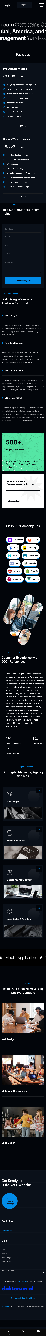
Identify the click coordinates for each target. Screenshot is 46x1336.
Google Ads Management (19, 880)
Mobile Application (16, 840)
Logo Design (8, 1142)
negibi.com (22, 1281)
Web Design (13, 801)
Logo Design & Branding (19, 919)
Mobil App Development (15, 1091)
